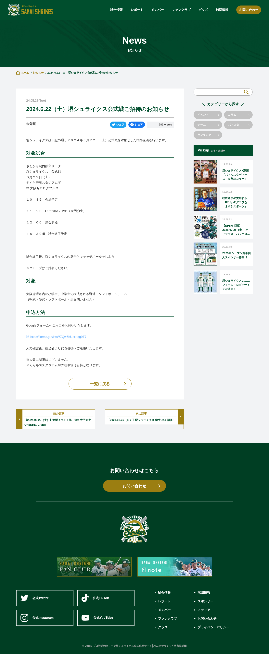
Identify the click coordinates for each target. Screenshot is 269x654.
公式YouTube (103, 617)
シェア (120, 124)
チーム (202, 124)
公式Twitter (40, 598)
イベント (203, 114)
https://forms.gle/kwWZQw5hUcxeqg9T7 (58, 337)
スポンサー (205, 601)
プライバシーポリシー (213, 627)
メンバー (157, 9)
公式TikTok (101, 598)
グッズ (203, 9)
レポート (137, 9)
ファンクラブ (181, 9)
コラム (232, 114)
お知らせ (38, 72)
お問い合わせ (248, 9)
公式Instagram (43, 617)
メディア (204, 610)
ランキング (204, 134)
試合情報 (116, 9)
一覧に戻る (100, 384)
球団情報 (222, 9)
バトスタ (233, 124)
